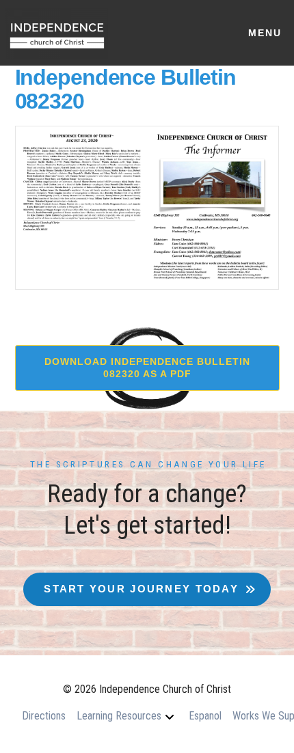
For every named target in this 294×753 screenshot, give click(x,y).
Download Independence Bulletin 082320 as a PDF (147, 367)
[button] (264, 33)
